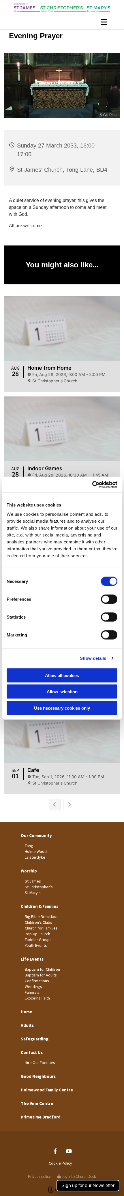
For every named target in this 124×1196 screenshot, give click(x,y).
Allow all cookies (62, 675)
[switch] (109, 599)
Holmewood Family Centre (47, 1090)
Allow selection (62, 691)
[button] (62, 22)
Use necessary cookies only (62, 707)
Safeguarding (34, 1039)
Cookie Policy (60, 1163)
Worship (29, 871)
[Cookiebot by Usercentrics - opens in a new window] (92, 484)
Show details (93, 658)
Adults (27, 1025)
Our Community (36, 835)
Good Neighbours (38, 1076)
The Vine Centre (37, 1103)
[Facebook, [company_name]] (55, 1151)
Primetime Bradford (41, 1117)
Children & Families (39, 906)
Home (26, 1011)
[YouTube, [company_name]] (69, 1151)
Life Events (32, 959)
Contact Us (32, 1052)
